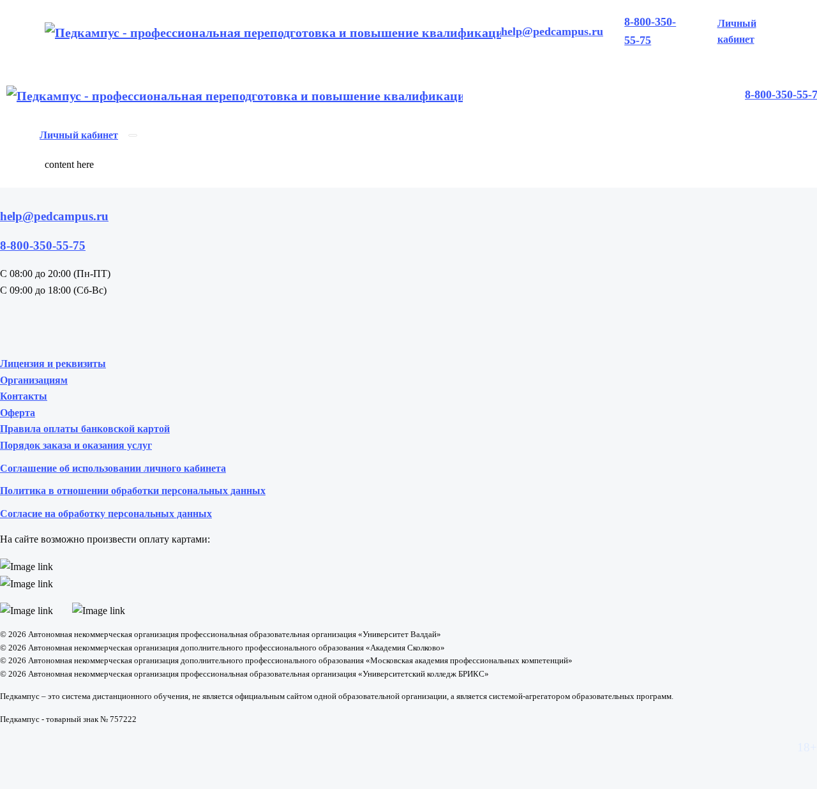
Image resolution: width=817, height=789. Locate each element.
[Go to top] (408, 180)
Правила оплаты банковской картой (85, 428)
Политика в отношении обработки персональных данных (133, 490)
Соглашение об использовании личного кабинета (113, 468)
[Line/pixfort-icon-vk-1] (13, 323)
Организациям (34, 380)
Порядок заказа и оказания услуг (76, 445)
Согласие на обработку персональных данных (106, 513)
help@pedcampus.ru (552, 31)
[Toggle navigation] (132, 135)
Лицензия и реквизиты (53, 363)
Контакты (23, 396)
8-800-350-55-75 (650, 31)
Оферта (17, 412)
